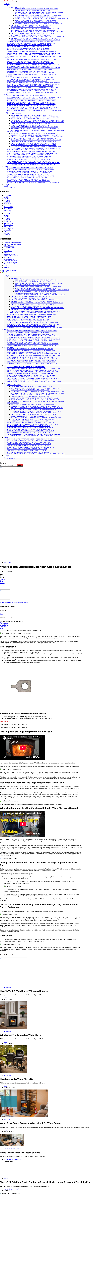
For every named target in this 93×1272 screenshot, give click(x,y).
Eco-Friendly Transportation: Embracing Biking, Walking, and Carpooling (33, 84)
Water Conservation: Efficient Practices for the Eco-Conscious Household (34, 82)
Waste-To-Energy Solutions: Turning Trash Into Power (30, 125)
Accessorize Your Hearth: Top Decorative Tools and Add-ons (29, 172)
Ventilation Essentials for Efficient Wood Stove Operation (28, 161)
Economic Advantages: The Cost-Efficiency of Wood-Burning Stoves (31, 43)
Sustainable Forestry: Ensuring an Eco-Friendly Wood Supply (29, 66)
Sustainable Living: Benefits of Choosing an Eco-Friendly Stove (33, 30)
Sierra (1, 614)
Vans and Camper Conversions (12, 264)
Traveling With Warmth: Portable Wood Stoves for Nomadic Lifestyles (36, 148)
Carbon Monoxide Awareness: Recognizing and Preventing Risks (30, 102)
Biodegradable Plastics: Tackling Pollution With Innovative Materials (36, 117)
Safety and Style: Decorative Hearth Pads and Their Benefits (28, 181)
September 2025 (8, 212)
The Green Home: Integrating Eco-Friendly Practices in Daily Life (30, 77)
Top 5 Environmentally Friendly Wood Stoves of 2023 (30, 27)
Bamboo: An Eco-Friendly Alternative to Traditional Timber (36, 17)
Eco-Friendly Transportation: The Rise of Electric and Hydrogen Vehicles (37, 122)
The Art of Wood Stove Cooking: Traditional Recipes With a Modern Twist (37, 136)
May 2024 (7, 233)
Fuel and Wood (8, 251)
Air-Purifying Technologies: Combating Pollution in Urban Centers (35, 128)
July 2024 (6, 231)
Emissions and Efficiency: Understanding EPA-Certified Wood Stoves (35, 28)
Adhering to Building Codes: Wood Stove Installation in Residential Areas (33, 163)
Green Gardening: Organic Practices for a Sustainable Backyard (30, 86)
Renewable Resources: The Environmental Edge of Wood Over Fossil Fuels (33, 53)
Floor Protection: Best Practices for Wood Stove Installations (30, 159)
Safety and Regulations (10, 260)
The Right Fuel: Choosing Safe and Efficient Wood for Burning (29, 109)
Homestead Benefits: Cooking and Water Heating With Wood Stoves (31, 54)
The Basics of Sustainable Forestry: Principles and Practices (36, 9)
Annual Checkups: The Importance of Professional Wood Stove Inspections (34, 110)
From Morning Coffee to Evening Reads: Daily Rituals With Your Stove (36, 140)
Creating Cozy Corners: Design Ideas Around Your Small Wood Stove (35, 135)
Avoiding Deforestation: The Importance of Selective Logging (36, 22)
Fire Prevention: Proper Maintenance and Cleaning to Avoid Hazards (31, 99)
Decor (6, 166)
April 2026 (7, 202)
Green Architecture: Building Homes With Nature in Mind (31, 123)
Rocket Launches (9, 259)
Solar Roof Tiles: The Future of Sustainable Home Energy (31, 115)
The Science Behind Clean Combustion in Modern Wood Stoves (33, 33)
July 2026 (6, 197)
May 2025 (7, 218)
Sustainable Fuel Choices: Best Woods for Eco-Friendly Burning (34, 38)
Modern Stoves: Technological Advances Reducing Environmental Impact (33, 68)
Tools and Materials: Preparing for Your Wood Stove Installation (31, 164)
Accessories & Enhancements (12, 242)
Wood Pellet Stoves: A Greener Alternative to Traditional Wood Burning (37, 32)
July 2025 (6, 215)
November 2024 (8, 225)
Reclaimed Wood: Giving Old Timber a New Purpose (32, 13)
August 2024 (7, 230)
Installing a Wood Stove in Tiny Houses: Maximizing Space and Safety (31, 151)
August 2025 (7, 213)
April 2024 (7, 234)
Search (20, 465)
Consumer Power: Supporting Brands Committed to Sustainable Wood (40, 23)
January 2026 (7, 205)
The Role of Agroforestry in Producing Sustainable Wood (35, 20)
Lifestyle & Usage (13, 131)
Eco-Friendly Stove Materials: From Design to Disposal (30, 35)
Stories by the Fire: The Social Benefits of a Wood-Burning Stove (34, 138)
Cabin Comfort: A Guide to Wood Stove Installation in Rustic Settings (32, 153)
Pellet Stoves (7, 257)
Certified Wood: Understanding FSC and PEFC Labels (33, 10)
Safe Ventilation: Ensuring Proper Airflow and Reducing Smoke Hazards (33, 107)
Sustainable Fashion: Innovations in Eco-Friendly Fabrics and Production (37, 130)
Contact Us (11, 187)
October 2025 (8, 210)
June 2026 (7, 198)
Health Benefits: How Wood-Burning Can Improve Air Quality (28, 48)
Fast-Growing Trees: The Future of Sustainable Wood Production (38, 15)
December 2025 (8, 207)
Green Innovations (14, 113)
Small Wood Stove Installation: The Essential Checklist (27, 150)
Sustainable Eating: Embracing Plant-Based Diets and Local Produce (31, 89)
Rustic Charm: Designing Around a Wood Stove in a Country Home (30, 169)
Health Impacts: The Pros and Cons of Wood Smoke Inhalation (29, 69)
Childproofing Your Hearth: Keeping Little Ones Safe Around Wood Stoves (34, 97)
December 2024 (8, 223)
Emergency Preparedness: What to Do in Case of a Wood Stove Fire (30, 105)
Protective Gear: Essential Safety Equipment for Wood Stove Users (31, 104)
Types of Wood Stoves (10, 262)
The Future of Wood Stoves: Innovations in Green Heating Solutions (35, 40)
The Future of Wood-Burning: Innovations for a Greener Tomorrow (31, 74)
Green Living (8, 76)
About (6, 186)
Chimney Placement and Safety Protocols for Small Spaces (28, 158)
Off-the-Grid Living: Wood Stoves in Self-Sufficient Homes (28, 50)
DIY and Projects (9, 246)
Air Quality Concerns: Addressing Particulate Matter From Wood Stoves (33, 64)
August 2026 (7, 195)
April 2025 (7, 220)
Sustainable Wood (17, 7)
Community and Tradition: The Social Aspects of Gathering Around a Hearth (34, 56)
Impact (6, 58)
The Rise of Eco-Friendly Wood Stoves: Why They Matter (31, 25)
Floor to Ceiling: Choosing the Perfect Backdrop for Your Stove (30, 176)
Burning (6, 4)
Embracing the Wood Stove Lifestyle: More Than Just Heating (33, 133)
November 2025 (8, 208)
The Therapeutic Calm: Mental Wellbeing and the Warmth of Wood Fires (32, 51)
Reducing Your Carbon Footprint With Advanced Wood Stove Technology (37, 36)
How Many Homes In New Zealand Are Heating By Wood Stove (14, 602)
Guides (6, 112)
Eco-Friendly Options (10, 247)
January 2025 (7, 221)
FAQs (5, 249)
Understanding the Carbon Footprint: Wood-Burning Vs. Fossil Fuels (32, 59)
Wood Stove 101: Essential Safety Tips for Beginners (26, 95)
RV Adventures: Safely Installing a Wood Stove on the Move (28, 154)
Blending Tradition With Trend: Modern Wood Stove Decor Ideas (30, 168)
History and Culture (9, 254)
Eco (8, 5)
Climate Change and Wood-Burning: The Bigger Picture (26, 71)
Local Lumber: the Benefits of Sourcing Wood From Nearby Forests (39, 12)
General (6, 252)
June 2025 (7, 216)
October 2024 (8, 226)
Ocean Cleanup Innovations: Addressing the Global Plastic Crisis (34, 127)
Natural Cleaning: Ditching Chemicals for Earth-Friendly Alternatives (32, 87)
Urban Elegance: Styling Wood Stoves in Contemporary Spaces (29, 171)
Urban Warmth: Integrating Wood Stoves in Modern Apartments (30, 156)
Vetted (6, 184)
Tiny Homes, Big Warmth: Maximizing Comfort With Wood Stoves (33, 141)
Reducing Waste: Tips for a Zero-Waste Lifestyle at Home (27, 81)
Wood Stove (7, 267)
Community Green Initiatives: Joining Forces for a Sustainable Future (32, 92)
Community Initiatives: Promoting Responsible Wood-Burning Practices (32, 72)
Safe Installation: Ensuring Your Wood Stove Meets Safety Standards (32, 100)
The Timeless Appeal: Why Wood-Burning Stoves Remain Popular (30, 41)
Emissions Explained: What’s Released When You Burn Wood (28, 61)
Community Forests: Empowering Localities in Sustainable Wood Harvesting (42, 18)
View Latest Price (5, 721)
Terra (5, 1130)
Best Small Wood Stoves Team (12, 1159)
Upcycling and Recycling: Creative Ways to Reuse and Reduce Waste (31, 91)
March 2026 (7, 203)
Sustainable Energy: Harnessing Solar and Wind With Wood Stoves (31, 79)
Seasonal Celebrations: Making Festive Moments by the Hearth (33, 145)
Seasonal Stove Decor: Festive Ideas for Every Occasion (27, 177)
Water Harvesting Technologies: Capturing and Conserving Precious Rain (37, 120)
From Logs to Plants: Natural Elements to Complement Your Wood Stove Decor (36, 182)
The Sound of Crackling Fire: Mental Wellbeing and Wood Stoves (34, 143)
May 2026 (7, 200)
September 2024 (8, 228)
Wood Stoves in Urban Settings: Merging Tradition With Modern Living (36, 146)
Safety (6, 94)
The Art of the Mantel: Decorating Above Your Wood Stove (28, 174)
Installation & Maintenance (11, 256)
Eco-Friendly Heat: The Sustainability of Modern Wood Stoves (29, 45)
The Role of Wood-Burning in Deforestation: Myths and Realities (30, 63)
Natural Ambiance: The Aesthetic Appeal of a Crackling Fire (28, 46)
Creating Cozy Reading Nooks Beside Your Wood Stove (26, 179)
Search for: (3, 463)
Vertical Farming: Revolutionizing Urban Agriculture (30, 118)
